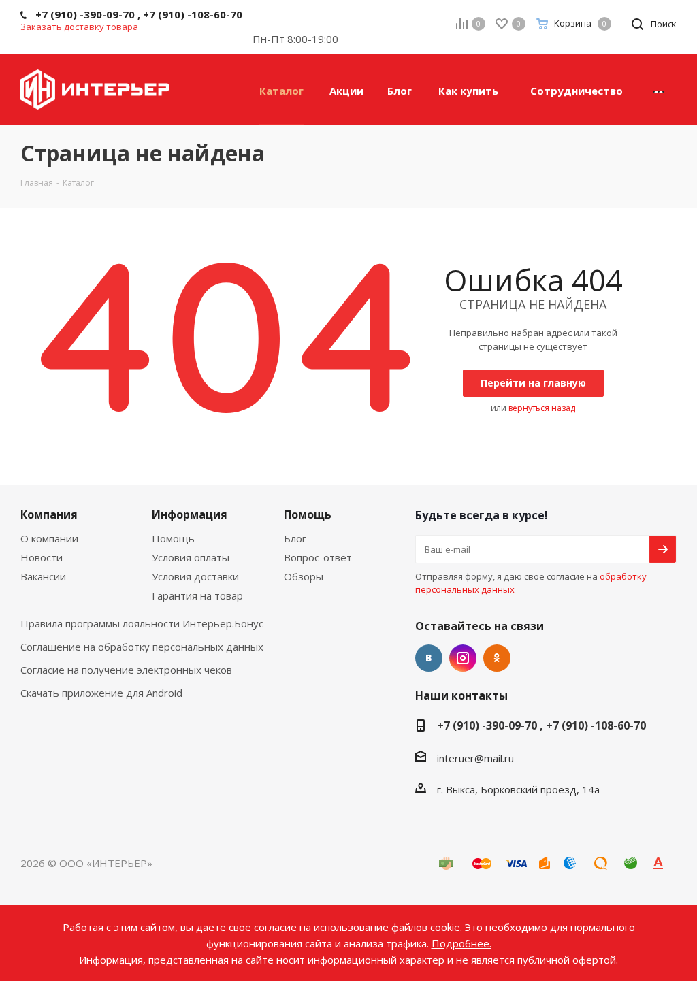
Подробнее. (461, 943)
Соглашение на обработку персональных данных (141, 646)
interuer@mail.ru (475, 758)
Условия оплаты (190, 557)
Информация (189, 514)
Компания (49, 514)
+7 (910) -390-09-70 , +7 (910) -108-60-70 (541, 725)
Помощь (173, 538)
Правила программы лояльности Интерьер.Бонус (141, 623)
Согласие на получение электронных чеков (126, 669)
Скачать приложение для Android (101, 693)
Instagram (462, 658)
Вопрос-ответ (318, 557)
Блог (295, 538)
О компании (49, 538)
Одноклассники (496, 658)
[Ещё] (658, 89)
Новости (41, 557)
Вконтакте (428, 658)
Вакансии (43, 576)
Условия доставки (195, 576)
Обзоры (303, 576)
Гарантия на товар (197, 595)
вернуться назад (541, 408)
